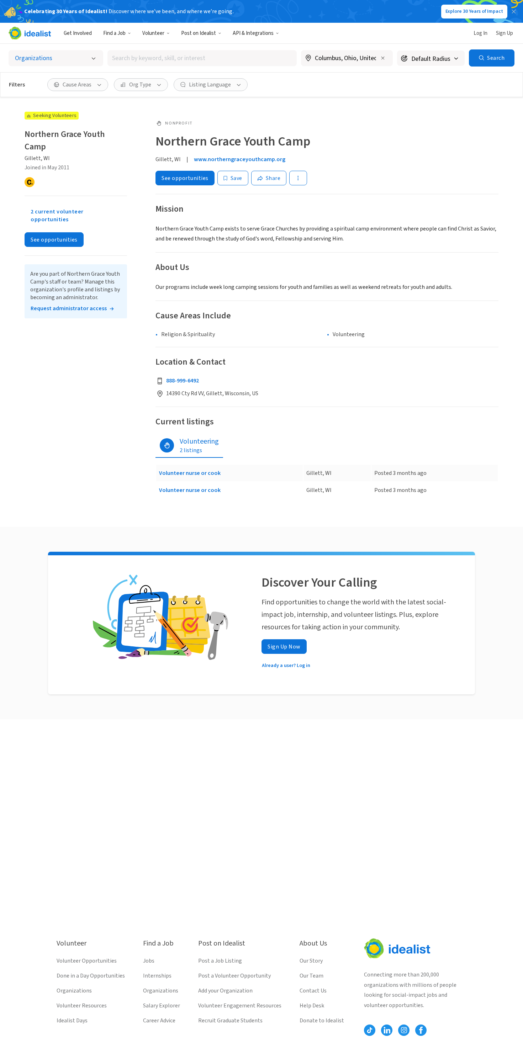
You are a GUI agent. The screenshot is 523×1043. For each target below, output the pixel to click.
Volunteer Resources (82, 1006)
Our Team (311, 976)
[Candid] (30, 182)
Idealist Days (72, 1021)
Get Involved (78, 33)
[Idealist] (30, 33)
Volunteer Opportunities (87, 961)
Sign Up (504, 33)
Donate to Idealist (322, 1021)
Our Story (311, 961)
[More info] (347, 58)
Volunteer (153, 33)
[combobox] (202, 58)
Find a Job (114, 33)
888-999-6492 (182, 381)
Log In (480, 33)
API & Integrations (253, 33)
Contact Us (313, 991)
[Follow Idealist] (369, 1030)
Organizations (74, 991)
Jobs (148, 961)
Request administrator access (69, 308)
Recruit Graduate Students (230, 1021)
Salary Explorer (161, 1006)
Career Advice (159, 1021)
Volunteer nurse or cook (190, 473)
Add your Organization (225, 991)
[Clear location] (382, 58)
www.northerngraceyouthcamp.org (239, 159)
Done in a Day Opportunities (91, 976)
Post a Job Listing (220, 961)
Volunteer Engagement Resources (239, 1006)
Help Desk (312, 1006)
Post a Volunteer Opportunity (234, 976)
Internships (157, 976)
